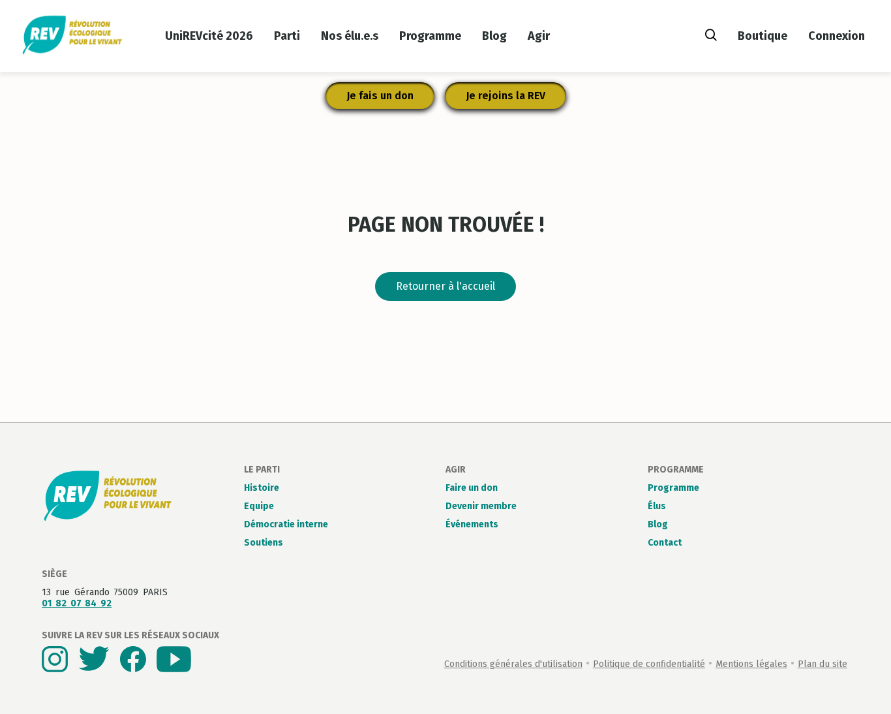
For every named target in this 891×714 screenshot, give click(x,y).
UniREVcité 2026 (209, 36)
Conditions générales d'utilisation (513, 664)
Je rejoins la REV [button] (505, 95)
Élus (657, 506)
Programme (430, 36)
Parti (287, 36)
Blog (494, 36)
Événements (472, 524)
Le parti (262, 469)
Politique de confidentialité (649, 664)
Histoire (261, 487)
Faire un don (472, 487)
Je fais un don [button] (380, 95)
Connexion (836, 36)
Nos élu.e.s (349, 36)
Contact (665, 542)
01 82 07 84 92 (77, 603)
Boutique (762, 36)
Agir (539, 36)
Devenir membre (481, 506)
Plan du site (822, 664)
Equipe (259, 506)
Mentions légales (751, 664)
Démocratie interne (286, 524)
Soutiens (263, 542)
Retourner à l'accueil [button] (445, 286)
